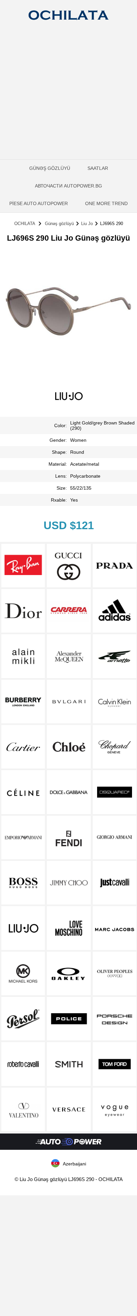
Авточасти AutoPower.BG (68, 185)
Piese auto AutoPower (38, 203)
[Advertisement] (68, 100)
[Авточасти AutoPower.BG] (68, 1148)
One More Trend (106, 203)
